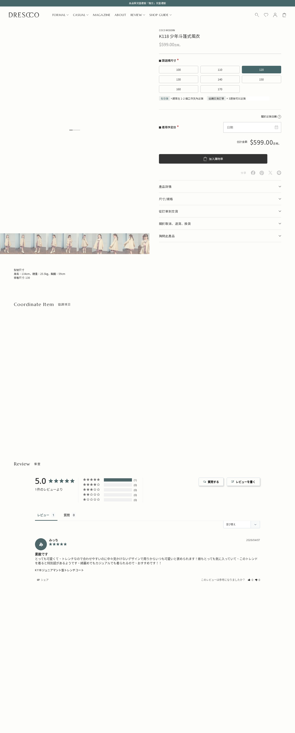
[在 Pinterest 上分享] (262, 173)
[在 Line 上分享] (279, 173)
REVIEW (136, 15)
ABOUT (120, 15)
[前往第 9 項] (130, 243)
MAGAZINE (102, 15)
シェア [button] (44, 580)
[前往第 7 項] (99, 243)
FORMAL (59, 15)
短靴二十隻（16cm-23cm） (31, 412)
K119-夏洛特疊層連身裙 (95, 412)
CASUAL (79, 15)
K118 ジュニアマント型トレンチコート (59, 570)
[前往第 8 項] (115, 243)
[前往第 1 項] (7, 243)
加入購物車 (216, 159)
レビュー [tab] (43, 515)
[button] (250, 580)
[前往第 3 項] (38, 243)
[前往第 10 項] (145, 243)
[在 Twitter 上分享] (270, 173)
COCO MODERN (167, 30)
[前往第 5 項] (69, 243)
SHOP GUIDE (159, 15)
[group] (115, 659)
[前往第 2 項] (23, 243)
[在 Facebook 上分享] (253, 173)
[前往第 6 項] (84, 243)
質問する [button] (213, 482)
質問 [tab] (67, 515)
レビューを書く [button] (245, 482)
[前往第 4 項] (53, 243)
